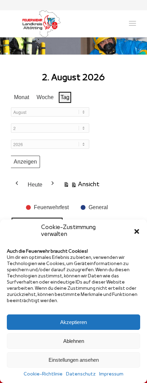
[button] (136, 231)
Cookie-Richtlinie (43, 374)
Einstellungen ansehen (74, 360)
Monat (21, 97)
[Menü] (132, 23)
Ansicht (81, 186)
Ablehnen (73, 341)
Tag (65, 97)
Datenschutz (81, 374)
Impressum (111, 374)
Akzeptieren (73, 322)
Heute (35, 185)
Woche (45, 97)
